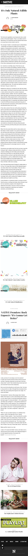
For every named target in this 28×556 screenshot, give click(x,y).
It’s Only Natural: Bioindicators (14, 302)
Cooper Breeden (14, 17)
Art (7, 541)
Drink (16, 541)
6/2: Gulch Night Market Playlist (14, 531)
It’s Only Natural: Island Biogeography (14, 236)
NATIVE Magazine (18, 549)
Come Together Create (18, 553)
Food (2, 541)
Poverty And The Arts (9, 434)
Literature (23, 541)
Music (11, 541)
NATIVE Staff (14, 322)
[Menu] (1, 2)
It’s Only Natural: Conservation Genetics (14, 280)
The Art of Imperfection (14, 486)
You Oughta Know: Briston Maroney (14, 513)
